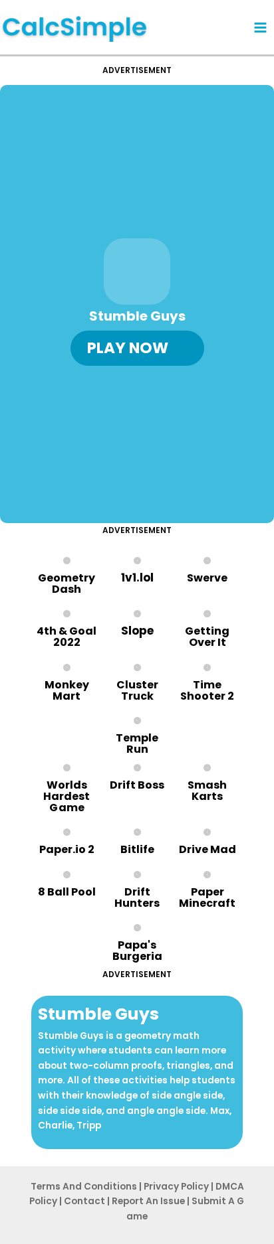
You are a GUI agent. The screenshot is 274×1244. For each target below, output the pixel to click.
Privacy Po (176, 1186)
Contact (84, 1201)
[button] (137, 348)
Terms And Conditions (84, 1186)
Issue (148, 1201)
